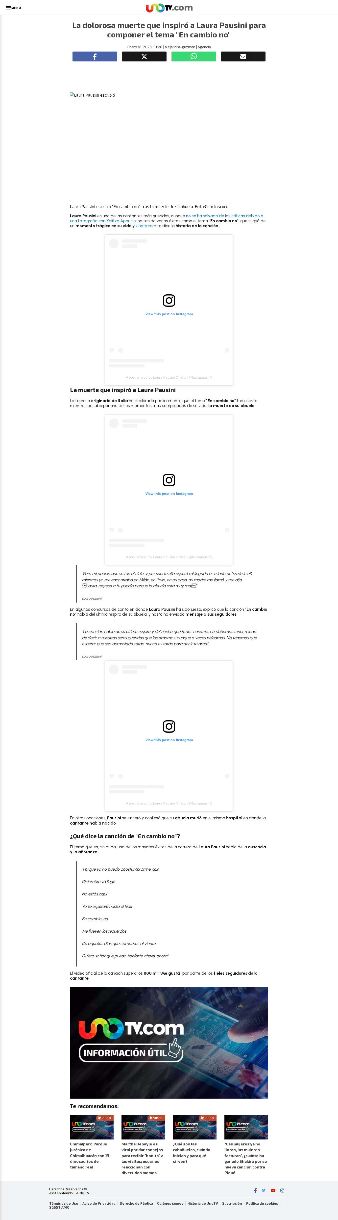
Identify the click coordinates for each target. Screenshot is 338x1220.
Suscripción (232, 1203)
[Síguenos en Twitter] (263, 1191)
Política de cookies (262, 1203)
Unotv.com (146, 225)
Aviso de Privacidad (99, 1203)
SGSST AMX (59, 1207)
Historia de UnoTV (203, 1203)
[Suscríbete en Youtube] (273, 1191)
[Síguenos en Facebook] (255, 1191)
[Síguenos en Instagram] (282, 1191)
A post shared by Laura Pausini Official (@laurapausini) (169, 377)
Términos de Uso (63, 1203)
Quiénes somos (170, 1203)
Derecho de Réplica (136, 1203)
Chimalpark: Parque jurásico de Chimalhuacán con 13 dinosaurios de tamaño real (89, 1155)
